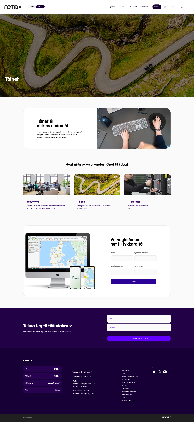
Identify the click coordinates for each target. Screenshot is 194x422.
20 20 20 (57, 369)
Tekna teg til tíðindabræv (139, 339)
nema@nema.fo (54, 383)
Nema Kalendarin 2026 (130, 376)
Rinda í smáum (127, 380)
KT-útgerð (133, 7)
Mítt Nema (125, 370)
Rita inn (156, 7)
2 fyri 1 (124, 373)
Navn (113, 253)
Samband (144, 7)
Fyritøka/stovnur (141, 253)
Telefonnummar (117, 266)
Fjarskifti (112, 7)
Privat (32, 7)
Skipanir (122, 7)
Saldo (124, 398)
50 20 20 (57, 376)
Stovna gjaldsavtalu (128, 383)
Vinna (40, 7)
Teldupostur (139, 266)
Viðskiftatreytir (127, 395)
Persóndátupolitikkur (129, 392)
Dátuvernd (125, 389)
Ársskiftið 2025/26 (128, 401)
